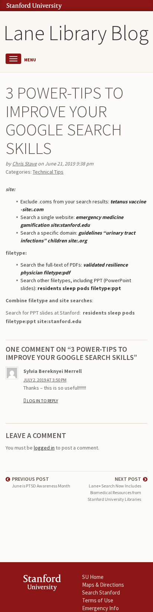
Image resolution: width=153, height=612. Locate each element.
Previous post (41, 482)
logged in (44, 447)
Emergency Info (100, 608)
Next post (114, 489)
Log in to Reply (42, 400)
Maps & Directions (103, 584)
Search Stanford (101, 592)
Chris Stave (24, 163)
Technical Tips (48, 171)
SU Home (93, 576)
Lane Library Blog (76, 33)
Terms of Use (97, 600)
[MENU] (13, 59)
